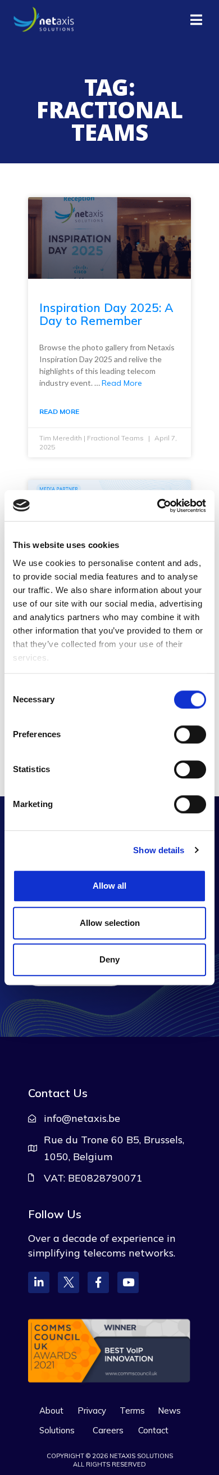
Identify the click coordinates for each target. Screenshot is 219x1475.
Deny (109, 959)
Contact (153, 1430)
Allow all (109, 885)
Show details (158, 850)
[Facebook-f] (98, 1282)
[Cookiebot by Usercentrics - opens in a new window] (157, 505)
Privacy (91, 1410)
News (169, 1410)
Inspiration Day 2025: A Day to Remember (106, 314)
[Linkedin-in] (38, 1282)
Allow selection (110, 923)
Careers (108, 1430)
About (51, 1410)
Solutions (57, 1430)
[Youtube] (128, 1282)
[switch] (190, 734)
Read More (122, 383)
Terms (132, 1410)
